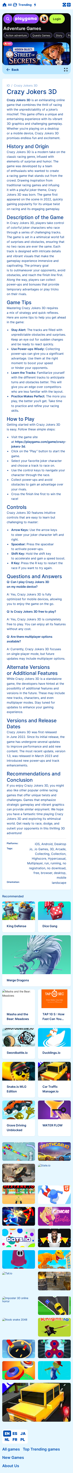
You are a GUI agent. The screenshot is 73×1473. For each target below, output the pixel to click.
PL (22, 1439)
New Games (13, 1457)
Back (15, 70)
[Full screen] (66, 70)
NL (7, 1439)
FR (15, 1439)
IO (8, 85)
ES (15, 1433)
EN (7, 1433)
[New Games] (35, 5)
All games (11, 1449)
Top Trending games (41, 1449)
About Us (10, 1466)
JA (23, 1433)
